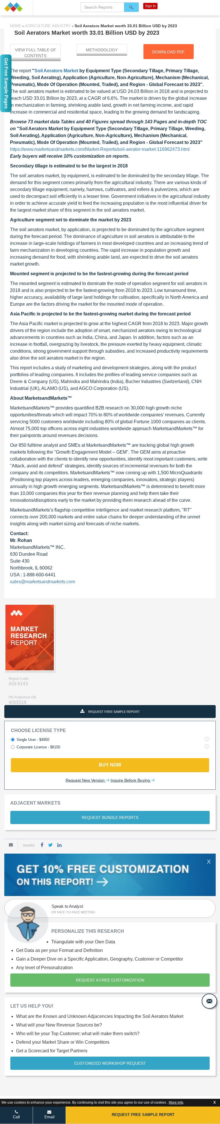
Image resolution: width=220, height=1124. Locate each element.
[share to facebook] (42, 845)
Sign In (150, 6)
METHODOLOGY (102, 50)
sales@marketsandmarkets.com (42, 581)
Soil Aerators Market (56, 70)
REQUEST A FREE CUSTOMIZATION (110, 980)
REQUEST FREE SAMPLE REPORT (113, 711)
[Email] (10, 844)
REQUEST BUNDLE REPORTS (110, 817)
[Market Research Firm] (16, 7)
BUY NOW (110, 764)
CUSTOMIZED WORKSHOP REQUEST (110, 1063)
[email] (209, 1001)
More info (176, 1102)
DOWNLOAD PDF (168, 52)
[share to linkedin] (59, 845)
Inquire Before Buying (131, 780)
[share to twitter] (50, 845)
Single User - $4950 (33, 739)
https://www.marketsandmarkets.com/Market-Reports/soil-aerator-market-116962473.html (100, 149)
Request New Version (86, 780)
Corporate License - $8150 (38, 747)
